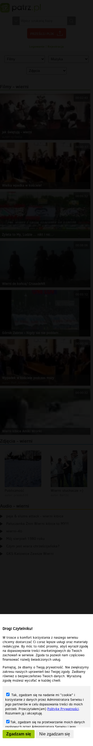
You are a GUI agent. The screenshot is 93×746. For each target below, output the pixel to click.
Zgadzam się (18, 734)
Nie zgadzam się (54, 734)
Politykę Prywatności (63, 709)
